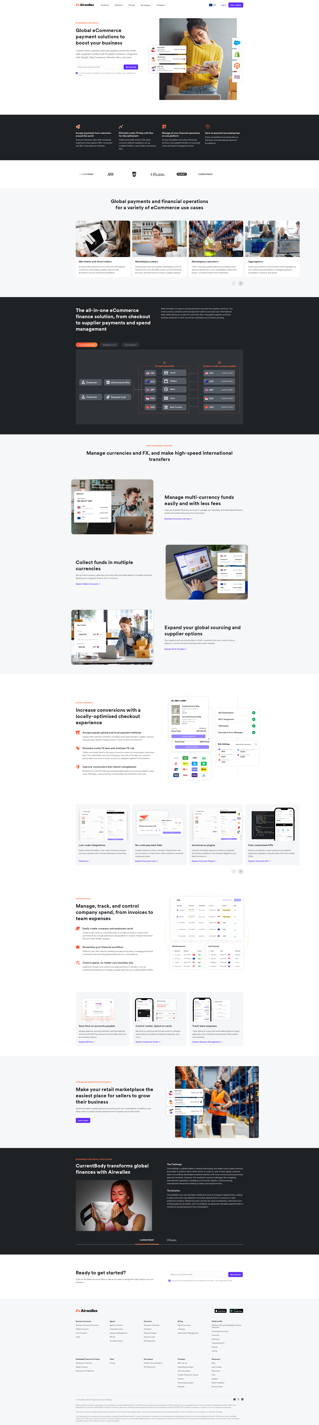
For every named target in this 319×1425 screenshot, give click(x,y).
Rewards (181, 1387)
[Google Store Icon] (236, 1311)
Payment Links (149, 1337)
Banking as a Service (84, 1363)
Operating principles (185, 1367)
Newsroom (216, 1371)
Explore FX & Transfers (174, 649)
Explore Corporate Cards (147, 1042)
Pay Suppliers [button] (130, 345)
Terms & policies (184, 1371)
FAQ (213, 1375)
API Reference (149, 1367)
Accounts (215, 1335)
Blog (213, 1363)
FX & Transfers (81, 1333)
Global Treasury (82, 1367)
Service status (217, 1387)
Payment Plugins (150, 1333)
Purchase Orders (116, 1341)
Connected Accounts (220, 1331)
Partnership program (186, 1383)
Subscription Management (188, 1333)
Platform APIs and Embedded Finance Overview (226, 1326)
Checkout (83, 861)
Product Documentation (153, 1363)
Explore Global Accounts (87, 584)
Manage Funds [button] (109, 345)
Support (215, 1379)
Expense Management (118, 1333)
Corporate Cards (116, 1329)
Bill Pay (112, 1337)
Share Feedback (218, 1383)
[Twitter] (238, 1399)
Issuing (214, 1351)
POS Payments (149, 1341)
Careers (181, 1379)
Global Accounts (82, 1329)
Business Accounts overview (177, 518)
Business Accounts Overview (87, 1325)
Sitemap (108, 1400)
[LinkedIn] (242, 1399)
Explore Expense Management (206, 1042)
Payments (215, 1339)
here (220, 1412)
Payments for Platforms (85, 1371)
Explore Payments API (258, 861)
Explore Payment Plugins (203, 861)
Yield (78, 1337)
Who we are (182, 1363)
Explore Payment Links (145, 861)
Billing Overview (184, 1325)
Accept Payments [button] (86, 345)
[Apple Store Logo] (221, 1311)
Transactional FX (218, 1343)
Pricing (132, 5)
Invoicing (181, 1329)
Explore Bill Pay (86, 1042)
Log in (223, 5)
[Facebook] (235, 1399)
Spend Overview (116, 1325)
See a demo (235, 5)
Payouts (215, 1347)
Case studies (217, 1367)
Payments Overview (151, 1325)
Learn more (83, 1120)
